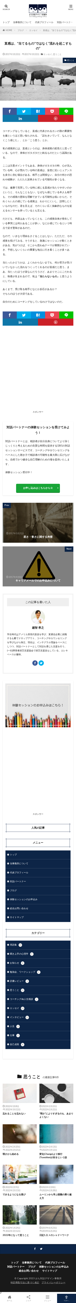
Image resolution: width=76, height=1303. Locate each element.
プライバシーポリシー (53, 1283)
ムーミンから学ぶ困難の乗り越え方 (55, 1196)
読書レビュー (19, 981)
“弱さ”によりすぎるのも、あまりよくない (56, 1115)
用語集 (15, 945)
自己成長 (16, 1044)
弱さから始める (11, 1154)
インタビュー (19, 1017)
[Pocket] (52, 111)
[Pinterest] (55, 118)
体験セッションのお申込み (23, 899)
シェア (28, 1301)
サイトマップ (17, 917)
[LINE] (66, 111)
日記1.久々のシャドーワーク (54, 1235)
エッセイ (33, 30)
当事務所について (22, 22)
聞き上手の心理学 (21, 954)
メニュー (47, 1301)
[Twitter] (24, 111)
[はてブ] (38, 111)
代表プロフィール (44, 22)
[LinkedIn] (20, 118)
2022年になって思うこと (16, 1235)
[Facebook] (10, 111)
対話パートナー (65, 22)
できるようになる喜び (14, 1194)
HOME (9, 30)
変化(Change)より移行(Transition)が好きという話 (53, 1156)
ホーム (9, 1301)
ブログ (20, 30)
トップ (6, 22)
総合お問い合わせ (19, 908)
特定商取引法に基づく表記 (25, 1283)
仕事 (14, 1035)
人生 (14, 1026)
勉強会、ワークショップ (24, 972)
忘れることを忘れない (14, 1114)
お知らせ (16, 963)
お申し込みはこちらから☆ (38, 488)
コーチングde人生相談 (23, 999)
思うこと (57, 54)
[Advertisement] (38, 371)
